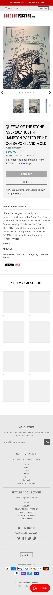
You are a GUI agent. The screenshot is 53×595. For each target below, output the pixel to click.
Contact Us (33, 533)
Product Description (14, 206)
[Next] (50, 92)
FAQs (5, 243)
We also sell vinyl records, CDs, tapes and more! (26, 256)
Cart (44, 8)
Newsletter (26, 518)
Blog (27, 470)
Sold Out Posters (30, 582)
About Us (8, 249)
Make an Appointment (26, 483)
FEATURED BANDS (26, 515)
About (26, 477)
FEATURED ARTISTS (26, 512)
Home (26, 464)
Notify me (28, 182)
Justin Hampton (13, 147)
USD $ (18, 8)
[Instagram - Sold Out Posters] (29, 538)
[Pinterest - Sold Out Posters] (34, 538)
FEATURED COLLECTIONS (26, 509)
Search (26, 467)
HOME (26, 502)
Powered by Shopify (26, 586)
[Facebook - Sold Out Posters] (24, 538)
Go (47, 442)
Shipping (9, 155)
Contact (26, 480)
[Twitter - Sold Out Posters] (19, 538)
